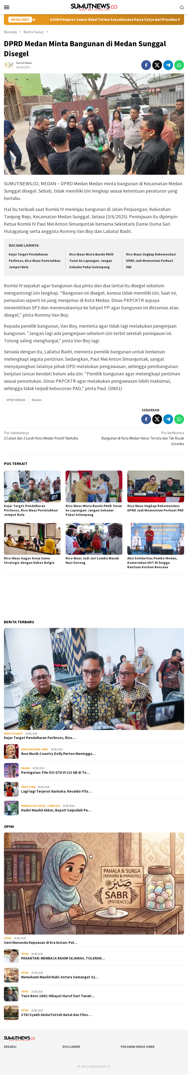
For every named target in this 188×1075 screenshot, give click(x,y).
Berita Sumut (13, 733)
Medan (37, 400)
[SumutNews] (94, 6)
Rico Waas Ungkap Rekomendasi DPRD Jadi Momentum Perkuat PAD (151, 260)
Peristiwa (28, 787)
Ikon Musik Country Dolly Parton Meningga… (58, 753)
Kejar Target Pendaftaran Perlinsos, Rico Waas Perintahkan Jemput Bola (34, 260)
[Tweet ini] (157, 65)
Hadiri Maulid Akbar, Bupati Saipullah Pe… (56, 810)
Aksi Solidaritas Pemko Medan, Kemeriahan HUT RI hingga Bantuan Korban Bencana (152, 562)
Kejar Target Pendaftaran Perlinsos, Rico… (40, 738)
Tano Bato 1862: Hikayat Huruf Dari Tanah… (58, 996)
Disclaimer (71, 1047)
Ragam (25, 768)
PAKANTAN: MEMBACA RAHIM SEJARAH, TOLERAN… (63, 958)
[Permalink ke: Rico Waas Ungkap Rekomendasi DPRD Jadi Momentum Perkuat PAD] (155, 486)
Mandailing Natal (33, 806)
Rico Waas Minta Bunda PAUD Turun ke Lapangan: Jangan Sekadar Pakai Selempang (91, 260)
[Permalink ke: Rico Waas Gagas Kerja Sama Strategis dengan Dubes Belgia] (32, 539)
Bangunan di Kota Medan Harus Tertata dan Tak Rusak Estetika (142, 438)
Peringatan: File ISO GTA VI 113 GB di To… (55, 772)
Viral (44, 749)
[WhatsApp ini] (179, 65)
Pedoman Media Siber (137, 1047)
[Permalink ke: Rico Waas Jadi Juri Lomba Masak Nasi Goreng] (94, 539)
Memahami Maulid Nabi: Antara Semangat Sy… (59, 977)
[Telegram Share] (168, 65)
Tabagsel (53, 806)
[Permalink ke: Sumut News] (9, 64)
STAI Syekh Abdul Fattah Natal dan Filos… (56, 1015)
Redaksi (10, 1047)
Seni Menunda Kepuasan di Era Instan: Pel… (40, 942)
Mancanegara (30, 749)
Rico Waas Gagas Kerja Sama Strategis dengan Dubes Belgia (29, 560)
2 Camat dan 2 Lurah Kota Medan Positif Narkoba (41, 435)
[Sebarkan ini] (146, 65)
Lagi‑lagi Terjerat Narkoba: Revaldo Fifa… (56, 791)
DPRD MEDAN (16, 400)
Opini (8, 938)
